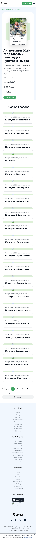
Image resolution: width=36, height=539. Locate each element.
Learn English (18, 441)
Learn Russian (6, 10)
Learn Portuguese (18, 453)
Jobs (18, 479)
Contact (18, 417)
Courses (17, 10)
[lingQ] (4, 3)
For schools (18, 422)
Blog (18, 474)
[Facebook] (15, 520)
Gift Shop (18, 431)
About (18, 412)
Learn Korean (18, 459)
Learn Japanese (18, 455)
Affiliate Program (18, 484)
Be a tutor (18, 477)
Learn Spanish (18, 443)
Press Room (18, 486)
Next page (18, 397)
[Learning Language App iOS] (18, 500)
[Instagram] (11, 520)
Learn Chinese (18, 457)
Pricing (18, 415)
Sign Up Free (27, 3)
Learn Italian (18, 450)
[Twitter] (20, 520)
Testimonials (18, 429)
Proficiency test (18, 481)
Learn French (18, 446)
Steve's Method (18, 419)
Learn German (18, 448)
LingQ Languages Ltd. (20, 527)
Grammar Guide (18, 488)
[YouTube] (25, 520)
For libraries (18, 426)
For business (18, 424)
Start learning (9, 97)
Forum (18, 472)
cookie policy (28, 537)
